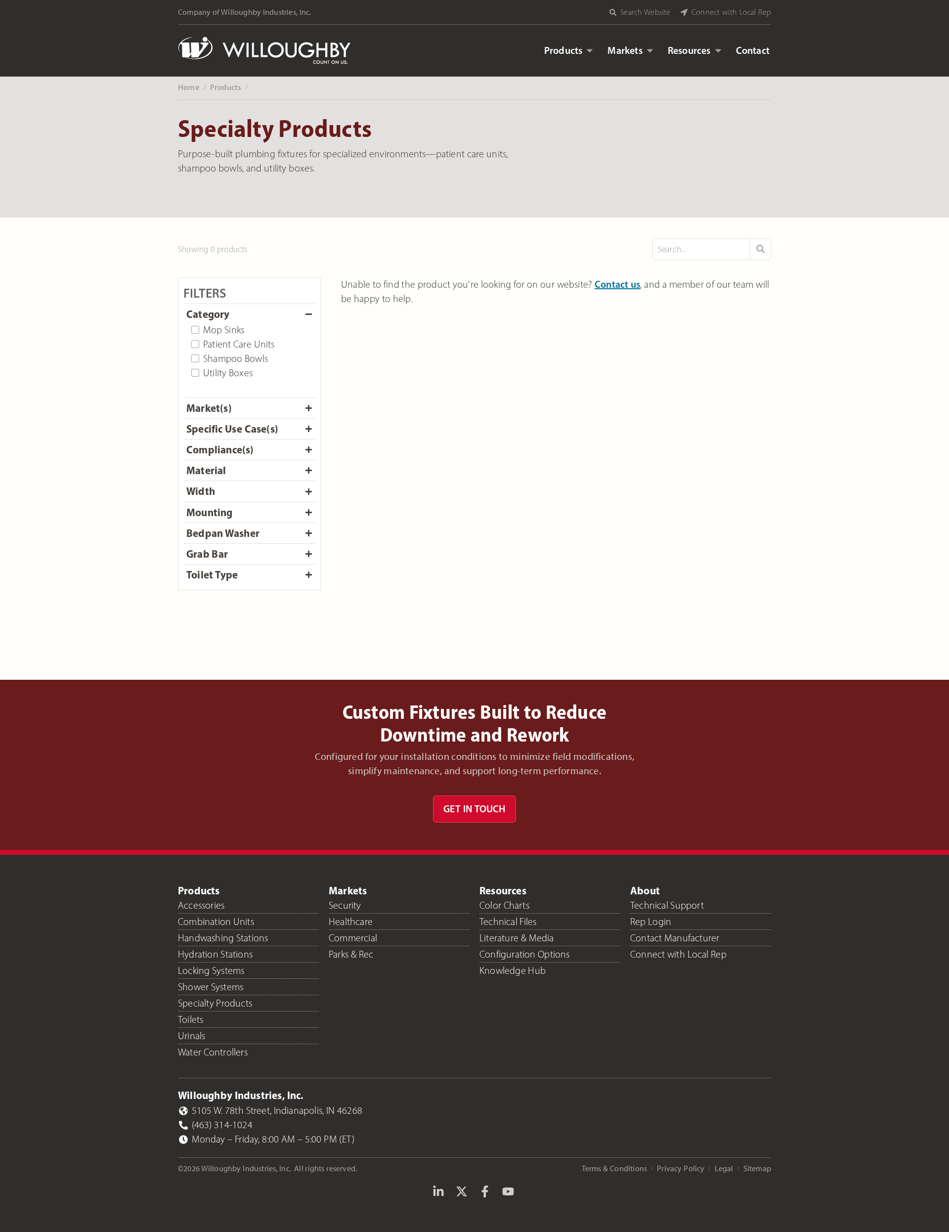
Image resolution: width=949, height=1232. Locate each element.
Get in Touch (474, 809)
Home (188, 87)
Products (226, 87)
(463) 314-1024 (222, 1125)
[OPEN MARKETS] (650, 50)
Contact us (618, 284)
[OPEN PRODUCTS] (590, 50)
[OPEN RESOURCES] (718, 50)
